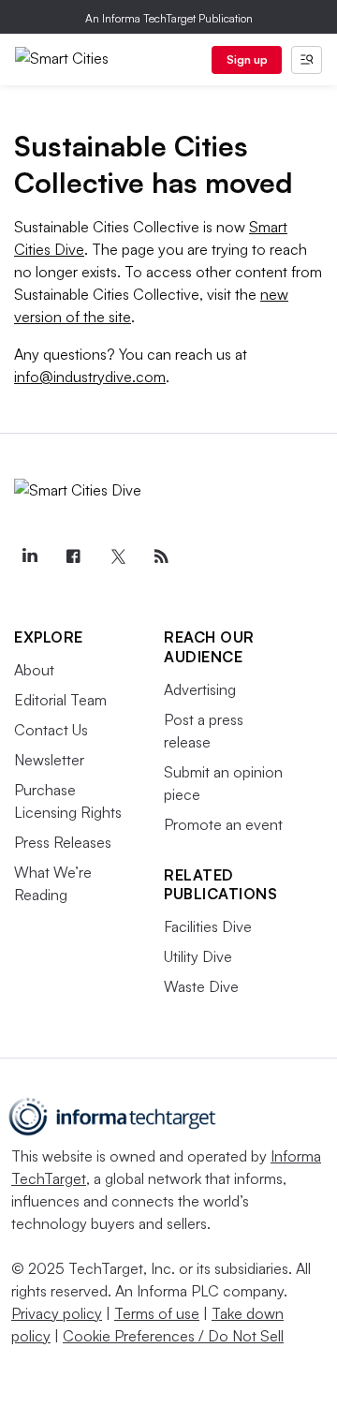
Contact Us (51, 729)
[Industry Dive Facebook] (73, 556)
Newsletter (49, 759)
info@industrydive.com (90, 376)
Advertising (200, 689)
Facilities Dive (208, 926)
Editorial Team (60, 699)
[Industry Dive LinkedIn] (29, 556)
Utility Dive (198, 956)
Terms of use (156, 1313)
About (34, 669)
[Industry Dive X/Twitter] (117, 556)
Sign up (247, 59)
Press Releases (62, 842)
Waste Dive (201, 986)
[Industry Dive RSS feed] (161, 556)
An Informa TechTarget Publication (169, 18)
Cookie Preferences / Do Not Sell (173, 1335)
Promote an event (223, 824)
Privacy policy (56, 1313)
